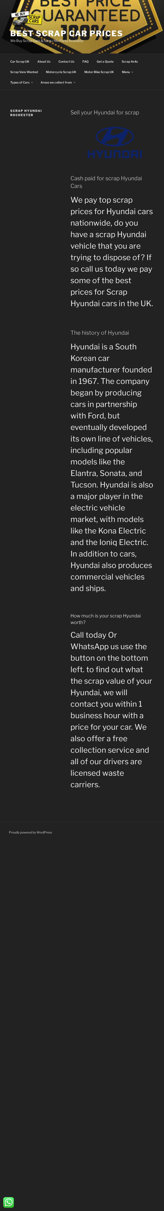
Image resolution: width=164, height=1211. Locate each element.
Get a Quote (105, 61)
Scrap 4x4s (130, 61)
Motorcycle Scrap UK (61, 72)
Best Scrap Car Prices (66, 33)
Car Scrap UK (19, 61)
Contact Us (66, 61)
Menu (126, 72)
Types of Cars (19, 82)
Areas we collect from (56, 82)
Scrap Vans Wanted (24, 72)
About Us (43, 61)
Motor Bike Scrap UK (99, 72)
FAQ (85, 61)
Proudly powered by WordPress (30, 832)
